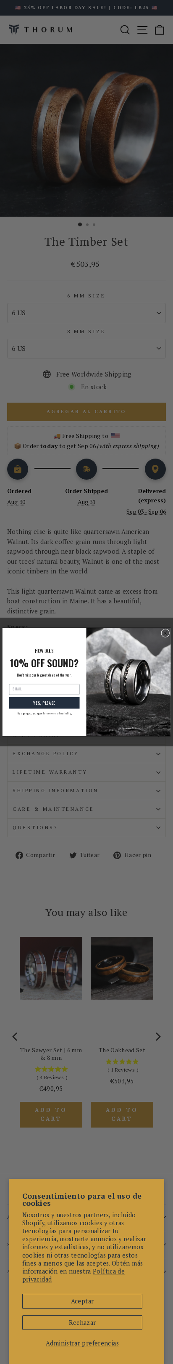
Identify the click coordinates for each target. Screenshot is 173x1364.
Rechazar (82, 1323)
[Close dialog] (165, 633)
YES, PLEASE (44, 702)
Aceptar (82, 1301)
